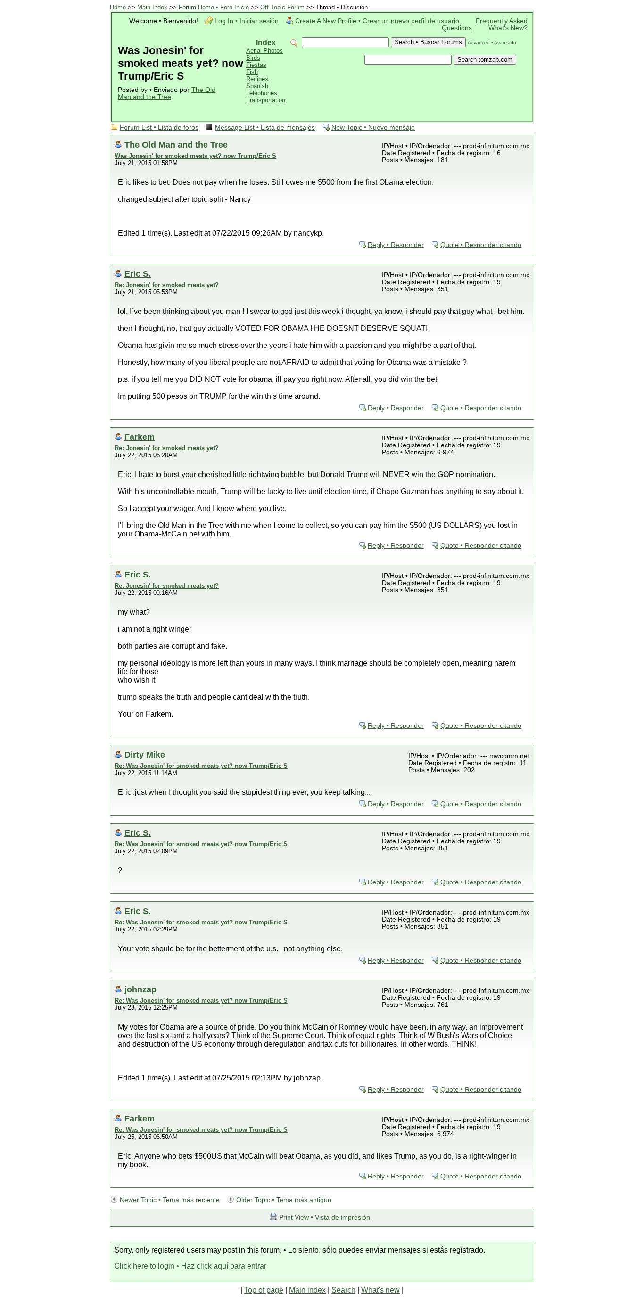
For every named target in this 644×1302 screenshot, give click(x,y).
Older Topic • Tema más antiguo (283, 1199)
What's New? (508, 28)
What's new (380, 1290)
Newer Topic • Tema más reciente (170, 1199)
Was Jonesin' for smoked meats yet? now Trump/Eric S (195, 155)
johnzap (140, 989)
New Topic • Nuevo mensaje (373, 127)
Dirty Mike (144, 754)
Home (118, 7)
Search (343, 1290)
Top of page (263, 1290)
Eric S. (137, 274)
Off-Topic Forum (282, 7)
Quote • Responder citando (480, 244)
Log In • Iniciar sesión (247, 21)
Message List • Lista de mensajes (265, 127)
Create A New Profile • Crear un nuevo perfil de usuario (377, 21)
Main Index (152, 7)
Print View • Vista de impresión (324, 1217)
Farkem (139, 437)
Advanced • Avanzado (492, 42)
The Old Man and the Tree (166, 93)
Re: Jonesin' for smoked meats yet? (167, 284)
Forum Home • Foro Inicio (214, 7)
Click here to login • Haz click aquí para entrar (190, 1266)
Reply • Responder (396, 244)
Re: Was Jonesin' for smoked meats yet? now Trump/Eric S (201, 765)
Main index (307, 1290)
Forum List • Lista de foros (159, 127)
